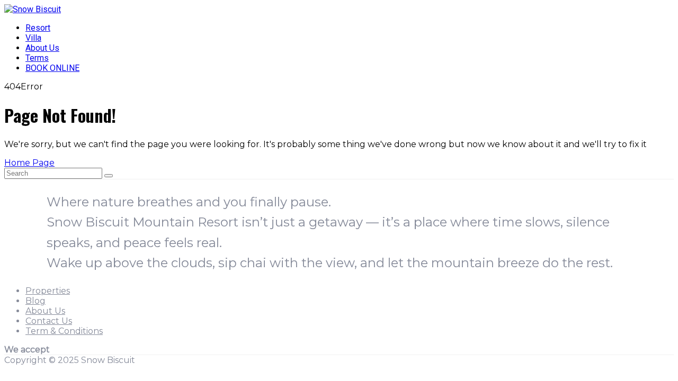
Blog (35, 301)
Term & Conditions (64, 331)
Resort (37, 28)
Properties (47, 291)
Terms (37, 58)
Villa (33, 38)
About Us (42, 48)
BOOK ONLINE (52, 68)
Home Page (29, 163)
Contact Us (48, 321)
